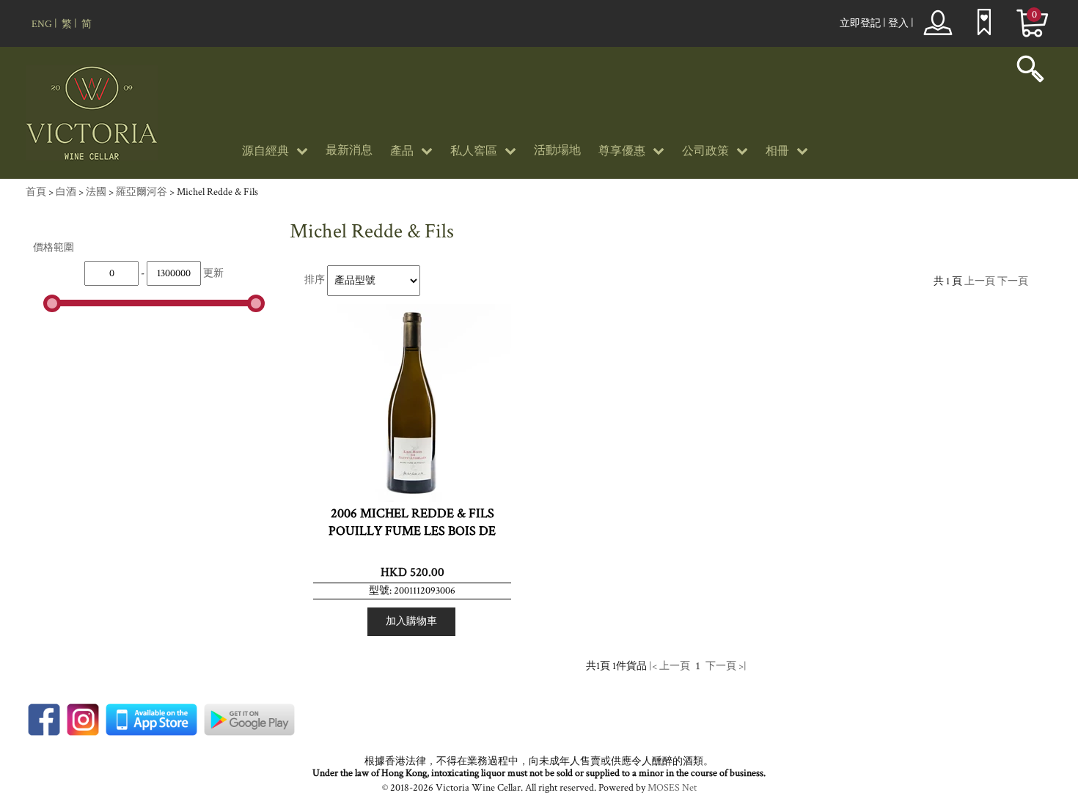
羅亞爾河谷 (141, 192)
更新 (213, 273)
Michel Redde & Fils (217, 192)
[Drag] (52, 303)
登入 (898, 23)
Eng (42, 24)
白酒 (66, 192)
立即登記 (860, 23)
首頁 (36, 192)
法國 (96, 192)
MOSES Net (672, 787)
